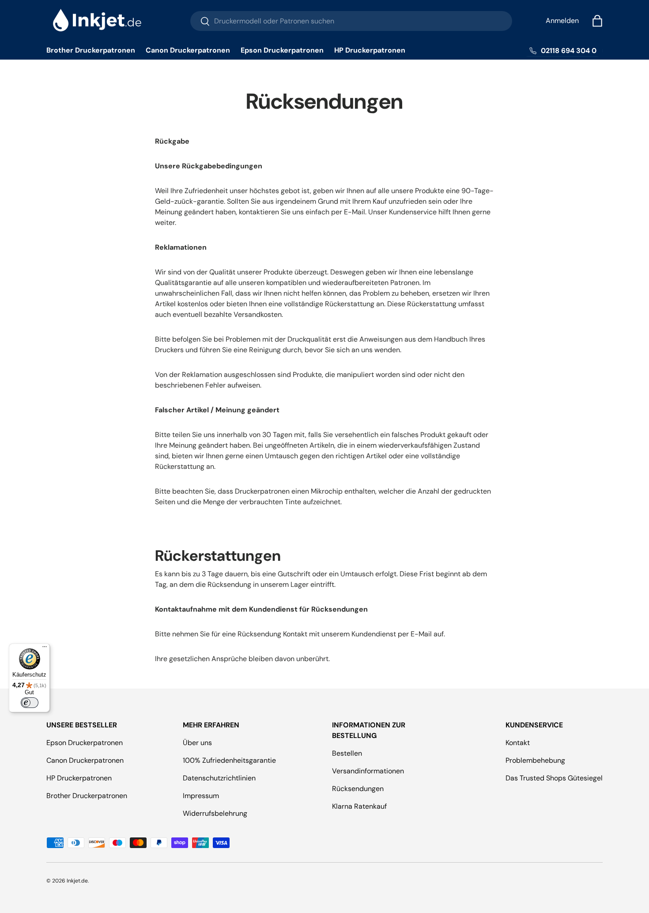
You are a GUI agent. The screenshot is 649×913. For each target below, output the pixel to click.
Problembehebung (535, 760)
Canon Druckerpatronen (188, 50)
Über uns (197, 742)
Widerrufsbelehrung (215, 813)
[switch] (29, 702)
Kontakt (518, 742)
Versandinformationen (368, 771)
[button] (597, 20)
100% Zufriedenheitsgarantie (229, 760)
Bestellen (347, 753)
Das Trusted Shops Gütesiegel (554, 778)
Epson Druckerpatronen (282, 50)
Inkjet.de (77, 880)
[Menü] (44, 648)
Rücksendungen (358, 788)
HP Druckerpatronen (369, 50)
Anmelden (562, 20)
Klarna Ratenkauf (359, 806)
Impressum (201, 795)
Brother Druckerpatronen (90, 50)
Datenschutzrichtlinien (219, 778)
